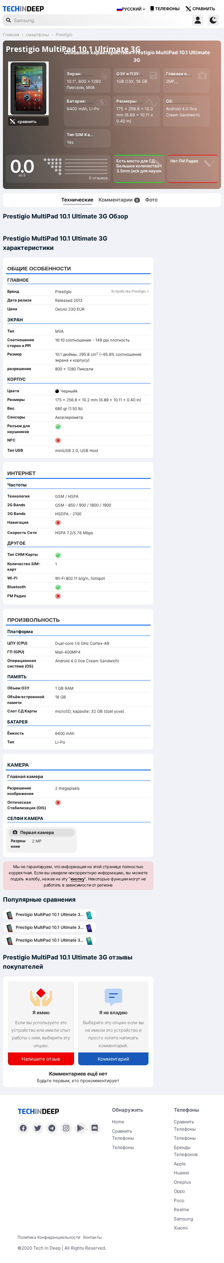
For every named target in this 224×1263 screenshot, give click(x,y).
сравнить (203, 9)
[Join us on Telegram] (51, 1128)
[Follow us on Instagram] (66, 1128)
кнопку (78, 878)
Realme (181, 1209)
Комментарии (118, 200)
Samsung (183, 1219)
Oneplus (182, 1182)
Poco (179, 1200)
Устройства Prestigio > (130, 291)
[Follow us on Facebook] (23, 1128)
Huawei (181, 1173)
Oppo (179, 1191)
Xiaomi (181, 1228)
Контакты (92, 1237)
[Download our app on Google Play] (80, 1128)
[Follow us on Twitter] (37, 1128)
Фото (151, 200)
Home (118, 1121)
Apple (180, 1163)
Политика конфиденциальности (49, 1237)
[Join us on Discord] (94, 1128)
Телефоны (167, 9)
